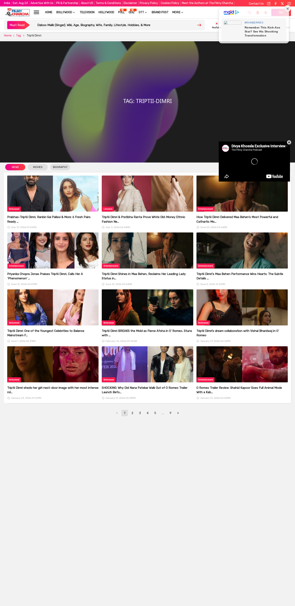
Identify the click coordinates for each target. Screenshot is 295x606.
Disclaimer (130, 3)
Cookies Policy (170, 3)
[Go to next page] (178, 413)
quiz (132, 12)
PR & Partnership (67, 3)
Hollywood (106, 12)
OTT (141, 12)
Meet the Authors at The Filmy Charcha (207, 3)
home (48, 12)
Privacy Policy (149, 3)
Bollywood (64, 12)
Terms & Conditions (108, 3)
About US (87, 3)
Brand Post (160, 12)
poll (121, 12)
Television (87, 12)
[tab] (15, 167)
